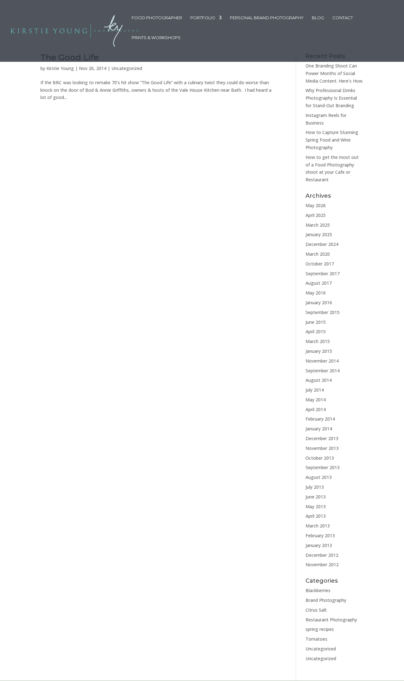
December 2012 (322, 555)
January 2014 (319, 429)
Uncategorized (126, 68)
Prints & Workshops (156, 37)
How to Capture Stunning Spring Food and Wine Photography (332, 139)
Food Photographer (157, 17)
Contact (342, 17)
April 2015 (316, 332)
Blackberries (318, 590)
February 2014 (320, 419)
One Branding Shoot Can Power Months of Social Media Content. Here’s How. (334, 73)
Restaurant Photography (331, 620)
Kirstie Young (60, 68)
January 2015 (319, 351)
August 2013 (319, 477)
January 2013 (319, 545)
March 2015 (318, 341)
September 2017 (323, 273)
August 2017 (319, 283)
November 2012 (322, 565)
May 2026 (316, 205)
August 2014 (319, 380)
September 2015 (323, 312)
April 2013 (316, 516)
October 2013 (320, 458)
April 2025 (316, 215)
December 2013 (322, 438)
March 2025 (318, 225)
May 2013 (316, 506)
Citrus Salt (316, 610)
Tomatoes (316, 639)
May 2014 (316, 400)
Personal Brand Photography (267, 17)
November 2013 (322, 448)
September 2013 (323, 467)
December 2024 (322, 244)
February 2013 (320, 535)
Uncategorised (321, 649)
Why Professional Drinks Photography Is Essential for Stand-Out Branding (331, 97)
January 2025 (319, 234)
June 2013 (316, 497)
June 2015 (316, 322)
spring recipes (320, 629)
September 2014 (323, 371)
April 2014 (316, 409)
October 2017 (320, 264)
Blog (318, 17)
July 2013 (315, 487)
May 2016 (316, 293)
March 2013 (318, 526)
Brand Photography (326, 600)
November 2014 (322, 361)
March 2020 (318, 254)
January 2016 (319, 303)
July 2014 (315, 390)
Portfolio (202, 17)
